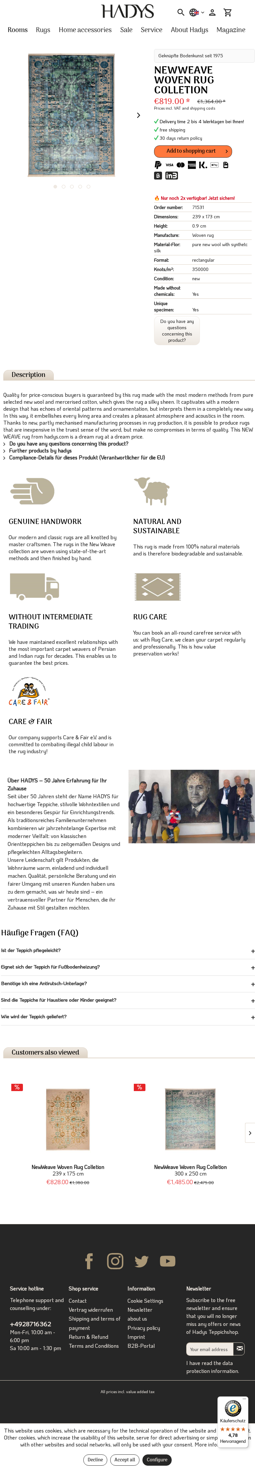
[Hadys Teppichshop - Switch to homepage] (127, 11)
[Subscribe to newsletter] (239, 1348)
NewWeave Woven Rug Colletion (68, 1170)
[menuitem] (179, 13)
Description (28, 375)
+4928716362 (30, 1324)
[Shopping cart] (227, 13)
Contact (78, 1300)
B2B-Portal (141, 1345)
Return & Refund (88, 1336)
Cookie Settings (145, 1300)
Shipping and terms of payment (95, 1323)
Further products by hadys (40, 450)
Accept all (125, 1460)
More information (215, 1444)
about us (137, 1318)
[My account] (211, 13)
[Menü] (244, 1400)
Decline (95, 1460)
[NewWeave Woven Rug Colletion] (68, 1119)
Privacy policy (144, 1327)
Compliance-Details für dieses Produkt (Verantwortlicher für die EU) (86, 457)
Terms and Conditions (94, 1345)
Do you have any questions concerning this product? (177, 330)
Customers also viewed (45, 1053)
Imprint (136, 1336)
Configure (157, 1460)
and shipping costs (198, 108)
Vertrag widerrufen (91, 1309)
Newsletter (140, 1309)
